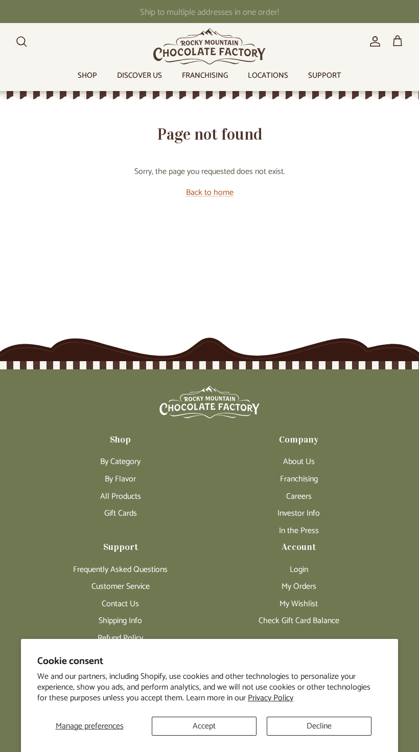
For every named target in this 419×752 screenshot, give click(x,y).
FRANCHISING (205, 75)
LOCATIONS (268, 75)
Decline (319, 726)
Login (299, 570)
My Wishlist (299, 604)
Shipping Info (120, 621)
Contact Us (120, 604)
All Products (120, 496)
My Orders (299, 586)
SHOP (87, 75)
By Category (120, 462)
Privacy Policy (270, 698)
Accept (204, 726)
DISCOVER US (139, 75)
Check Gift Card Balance (299, 621)
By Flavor (120, 479)
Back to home (210, 193)
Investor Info (298, 513)
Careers (299, 496)
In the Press (299, 531)
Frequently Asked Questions (120, 570)
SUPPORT (324, 75)
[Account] (373, 41)
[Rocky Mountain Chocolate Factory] (209, 46)
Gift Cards (120, 513)
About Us (299, 462)
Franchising (299, 479)
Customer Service (120, 586)
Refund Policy (120, 638)
